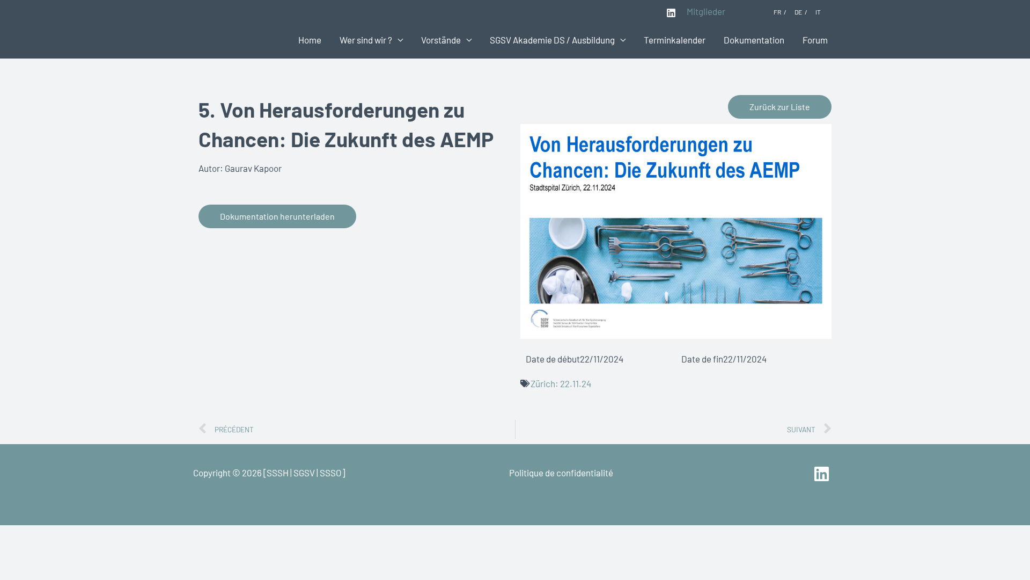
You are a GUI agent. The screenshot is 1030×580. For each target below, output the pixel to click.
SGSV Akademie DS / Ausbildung (552, 39)
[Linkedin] (671, 13)
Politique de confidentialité (561, 472)
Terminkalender (674, 39)
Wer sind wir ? (366, 39)
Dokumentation (754, 39)
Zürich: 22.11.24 (561, 383)
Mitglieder (706, 11)
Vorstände (441, 39)
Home (309, 39)
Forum (815, 39)
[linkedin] (823, 474)
